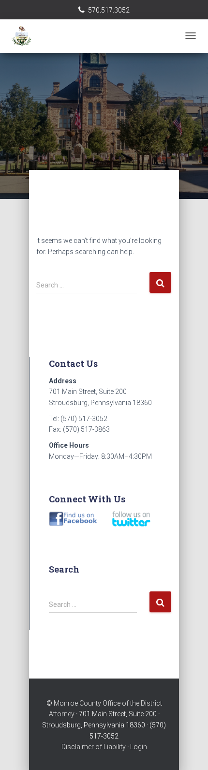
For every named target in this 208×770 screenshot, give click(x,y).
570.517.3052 (109, 10)
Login (138, 747)
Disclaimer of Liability (93, 747)
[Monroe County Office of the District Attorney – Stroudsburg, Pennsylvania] (55, 36)
